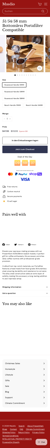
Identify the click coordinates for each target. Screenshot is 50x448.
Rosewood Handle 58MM (14, 98)
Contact (13, 429)
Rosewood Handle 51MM (14, 85)
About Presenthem (35, 426)
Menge (5, 113)
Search (22, 426)
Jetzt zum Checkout (24, 149)
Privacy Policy (38, 432)
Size (4, 80)
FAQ (21, 429)
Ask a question (9, 293)
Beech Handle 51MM (12, 105)
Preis (4, 127)
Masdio (8, 4)
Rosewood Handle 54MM (14, 92)
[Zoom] (39, 68)
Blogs (4, 429)
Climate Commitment (35, 429)
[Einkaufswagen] (40, 4)
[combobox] (25, 11)
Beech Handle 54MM (34, 105)
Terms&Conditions (10, 436)
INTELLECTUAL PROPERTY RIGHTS (17, 439)
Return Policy (24, 432)
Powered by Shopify (10, 442)
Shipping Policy (9, 432)
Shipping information (11, 287)
